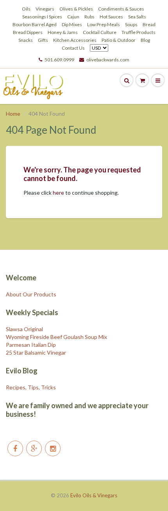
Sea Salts (137, 17)
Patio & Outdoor (119, 40)
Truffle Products (138, 32)
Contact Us (73, 48)
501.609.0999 (59, 60)
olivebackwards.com (107, 60)
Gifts (43, 40)
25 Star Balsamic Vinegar (36, 352)
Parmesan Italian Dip (31, 344)
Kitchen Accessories (75, 40)
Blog (145, 40)
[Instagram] (53, 448)
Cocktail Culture (99, 32)
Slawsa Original (24, 329)
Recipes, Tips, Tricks (31, 387)
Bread (149, 24)
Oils (26, 9)
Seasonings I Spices (42, 17)
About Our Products (31, 294)
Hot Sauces (111, 17)
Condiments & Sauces (121, 9)
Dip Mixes (72, 24)
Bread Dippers (28, 32)
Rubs (89, 17)
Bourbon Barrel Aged (35, 24)
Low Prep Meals (103, 24)
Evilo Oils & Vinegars (93, 495)
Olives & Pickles (76, 9)
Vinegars (45, 9)
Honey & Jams (63, 32)
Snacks (25, 40)
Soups (131, 24)
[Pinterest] (34, 448)
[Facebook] (15, 448)
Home (13, 113)
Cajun (73, 17)
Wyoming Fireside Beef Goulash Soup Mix (56, 336)
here (58, 192)
